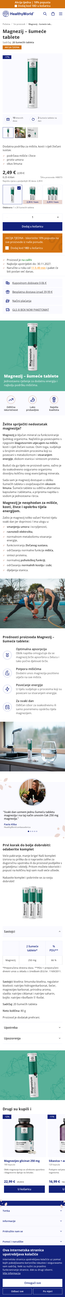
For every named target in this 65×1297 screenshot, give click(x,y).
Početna (6, 24)
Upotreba (11, 1027)
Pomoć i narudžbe (13, 1241)
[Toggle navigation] (60, 13)
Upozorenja (12, 1038)
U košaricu (24, 1189)
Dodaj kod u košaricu (34, 6)
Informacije (9, 1221)
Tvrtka (6, 1210)
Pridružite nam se (13, 1231)
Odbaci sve (17, 1291)
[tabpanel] (32, 974)
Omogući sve (32, 1283)
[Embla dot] (28, 831)
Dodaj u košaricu (32, 226)
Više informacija (11, 1273)
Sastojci (9, 931)
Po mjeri (47, 1291)
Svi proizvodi (19, 24)
